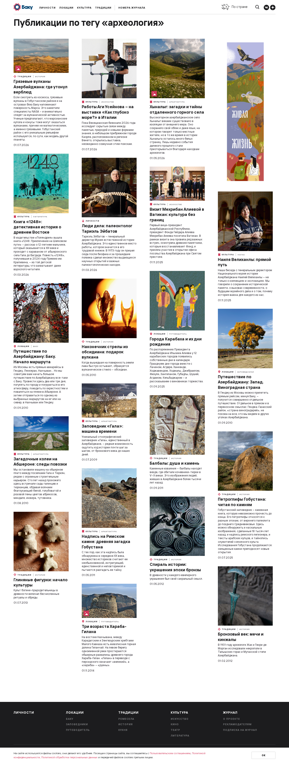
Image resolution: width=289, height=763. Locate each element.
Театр (175, 730)
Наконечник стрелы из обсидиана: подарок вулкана (105, 352)
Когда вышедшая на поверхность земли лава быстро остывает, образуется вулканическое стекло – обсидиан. (108, 366)
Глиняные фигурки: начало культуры (41, 582)
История (40, 76)
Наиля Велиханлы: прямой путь (244, 262)
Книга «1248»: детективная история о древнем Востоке (37, 227)
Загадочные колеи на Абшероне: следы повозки (40, 461)
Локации (66, 7)
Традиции (103, 7)
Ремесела (126, 718)
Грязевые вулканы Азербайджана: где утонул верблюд (41, 87)
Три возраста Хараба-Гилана (104, 629)
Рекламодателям (237, 724)
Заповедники (245, 372)
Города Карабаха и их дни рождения (176, 341)
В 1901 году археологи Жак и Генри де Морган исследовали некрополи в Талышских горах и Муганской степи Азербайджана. (242, 650)
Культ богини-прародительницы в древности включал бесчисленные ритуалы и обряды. (36, 593)
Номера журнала (131, 7)
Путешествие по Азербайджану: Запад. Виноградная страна (240, 382)
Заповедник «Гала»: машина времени (102, 428)
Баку (35, 346)
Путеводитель (178, 334)
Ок (264, 755)
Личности (47, 7)
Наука (241, 255)
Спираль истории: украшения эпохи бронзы (175, 567)
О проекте (231, 718)
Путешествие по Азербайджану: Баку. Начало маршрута (35, 356)
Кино (175, 724)
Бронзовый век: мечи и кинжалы (240, 636)
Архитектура (177, 102)
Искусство (107, 102)
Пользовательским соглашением (170, 753)
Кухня (123, 730)
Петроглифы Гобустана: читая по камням (242, 502)
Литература (40, 216)
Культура (84, 7)
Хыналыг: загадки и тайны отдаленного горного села (177, 109)
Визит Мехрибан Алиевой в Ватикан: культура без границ (177, 214)
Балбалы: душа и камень (174, 463)
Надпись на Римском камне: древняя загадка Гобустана (106, 542)
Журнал (230, 712)
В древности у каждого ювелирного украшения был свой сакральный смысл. (176, 576)
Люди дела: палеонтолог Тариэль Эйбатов (107, 228)
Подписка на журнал (240, 730)
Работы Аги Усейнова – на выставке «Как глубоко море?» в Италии (108, 112)
